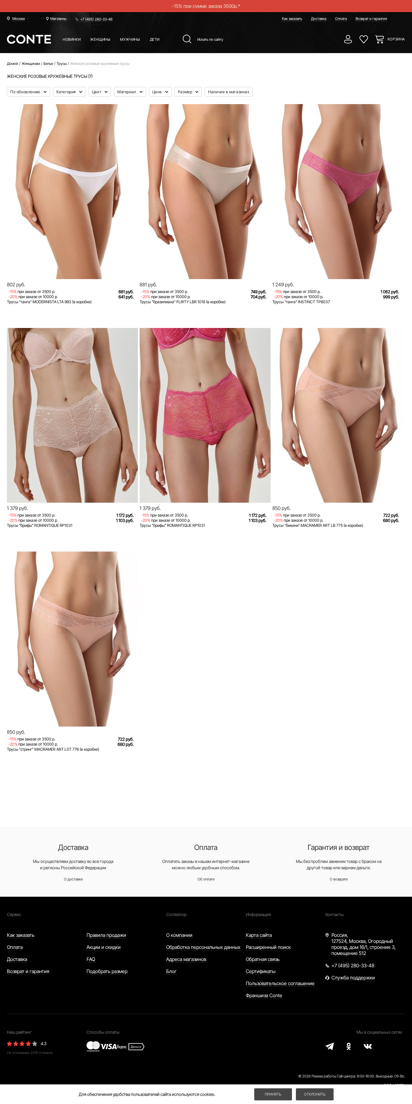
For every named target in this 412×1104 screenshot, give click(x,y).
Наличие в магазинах (228, 91)
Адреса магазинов (186, 959)
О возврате (339, 879)
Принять (273, 1094)
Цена (157, 91)
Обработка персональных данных (203, 947)
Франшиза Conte (264, 995)
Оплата (341, 18)
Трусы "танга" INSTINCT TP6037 (301, 301)
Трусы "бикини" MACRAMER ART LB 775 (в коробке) (317, 525)
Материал (127, 91)
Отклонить (314, 1094)
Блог (171, 971)
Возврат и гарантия (371, 18)
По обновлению (25, 91)
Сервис (14, 914)
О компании (179, 935)
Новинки (72, 39)
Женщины (100, 39)
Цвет (97, 91)
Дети (155, 39)
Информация (258, 914)
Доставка (318, 18)
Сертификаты (260, 971)
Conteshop (176, 914)
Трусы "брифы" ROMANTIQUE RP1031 (39, 525)
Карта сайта (259, 935)
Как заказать (292, 18)
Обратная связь (263, 959)
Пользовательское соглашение (280, 983)
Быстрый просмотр (72, 258)
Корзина (396, 39)
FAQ (91, 959)
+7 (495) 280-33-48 (96, 19)
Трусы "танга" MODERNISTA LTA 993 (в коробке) (49, 301)
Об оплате (206, 879)
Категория (66, 91)
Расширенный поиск (268, 947)
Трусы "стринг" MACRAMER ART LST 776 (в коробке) (53, 749)
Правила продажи (106, 935)
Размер (185, 91)
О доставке (73, 879)
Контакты (334, 914)
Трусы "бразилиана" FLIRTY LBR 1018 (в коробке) (183, 301)
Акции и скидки (104, 947)
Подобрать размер (107, 971)
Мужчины (130, 39)
